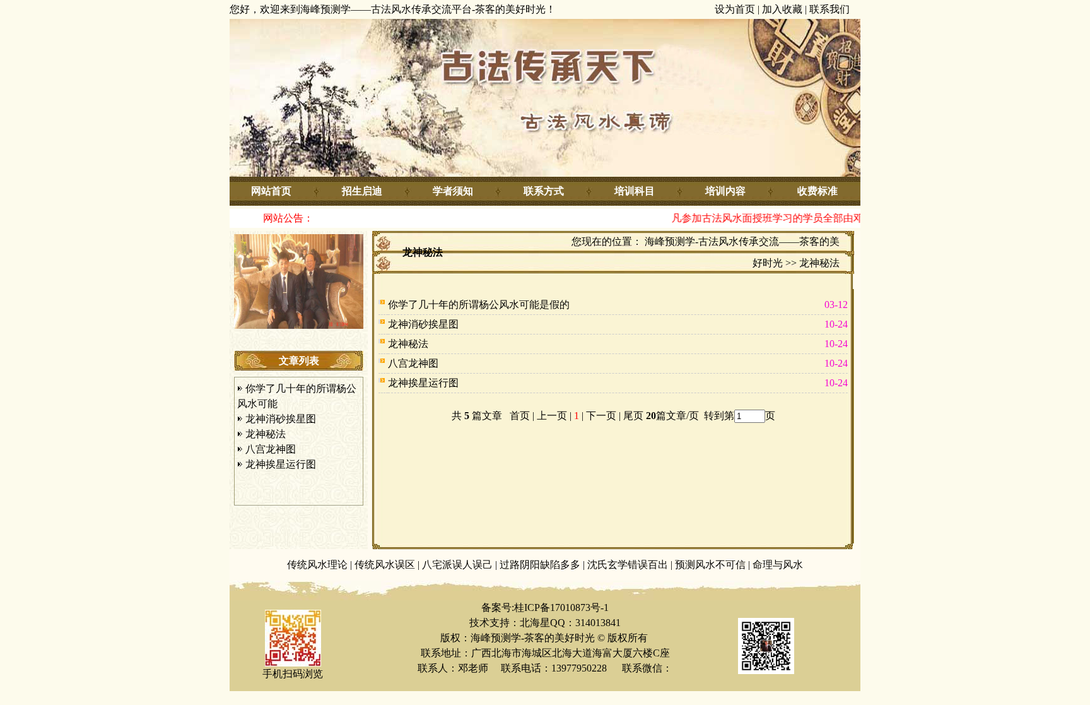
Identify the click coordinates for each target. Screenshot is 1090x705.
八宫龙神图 (270, 449)
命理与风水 (778, 564)
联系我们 (829, 9)
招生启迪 (362, 191)
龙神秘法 (265, 434)
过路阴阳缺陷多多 (540, 564)
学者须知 (453, 191)
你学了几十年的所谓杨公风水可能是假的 (479, 304)
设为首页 (735, 9)
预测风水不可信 (710, 564)
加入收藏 (782, 9)
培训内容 (725, 191)
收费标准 (817, 191)
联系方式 (544, 191)
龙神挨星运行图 (280, 464)
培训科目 (634, 191)
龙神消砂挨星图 (280, 418)
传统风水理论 (317, 564)
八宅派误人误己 (457, 564)
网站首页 (271, 191)
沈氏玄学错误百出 (627, 564)
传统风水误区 (385, 564)
